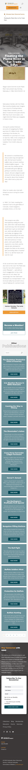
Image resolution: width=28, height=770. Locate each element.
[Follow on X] (10, 732)
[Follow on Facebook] (4, 732)
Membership (19, 721)
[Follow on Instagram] (7, 732)
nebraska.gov (19, 764)
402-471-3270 (4, 744)
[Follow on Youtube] (13, 732)
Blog (12, 721)
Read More (14, 374)
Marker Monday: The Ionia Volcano (14, 307)
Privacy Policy (7, 727)
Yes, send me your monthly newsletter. (12, 702)
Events (13, 724)
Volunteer (20, 724)
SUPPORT (3, 747)
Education (6, 724)
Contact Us (3, 749)
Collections (6, 721)
